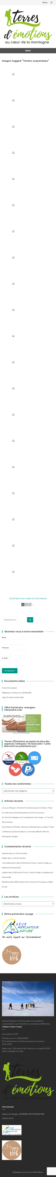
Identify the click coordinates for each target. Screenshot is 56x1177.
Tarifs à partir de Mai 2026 (13, 697)
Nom (4, 637)
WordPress (38, 1172)
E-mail (5, 658)
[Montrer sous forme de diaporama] (28, 599)
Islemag (16, 1172)
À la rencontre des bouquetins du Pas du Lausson (23, 812)
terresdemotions (9, 863)
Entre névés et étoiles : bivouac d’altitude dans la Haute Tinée (28, 827)
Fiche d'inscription (9, 688)
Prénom (5, 647)
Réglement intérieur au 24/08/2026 (16, 693)
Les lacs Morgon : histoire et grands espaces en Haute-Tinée (27, 808)
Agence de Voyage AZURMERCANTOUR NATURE (23, 1114)
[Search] (30, 619)
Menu (45, 2)
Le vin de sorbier (20, 853)
